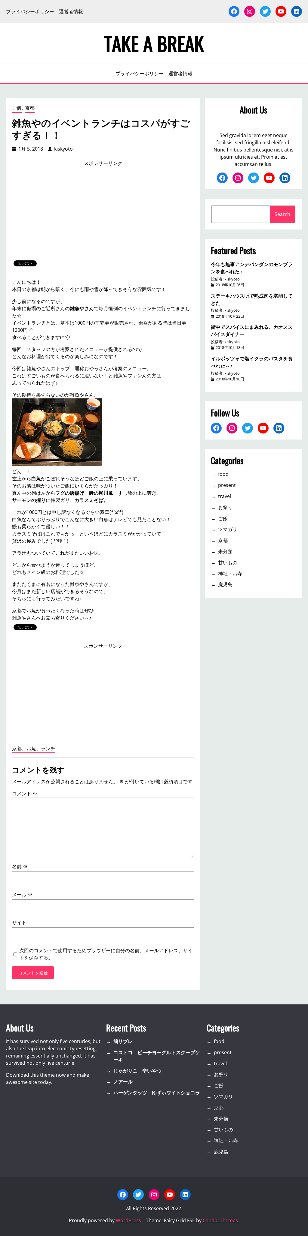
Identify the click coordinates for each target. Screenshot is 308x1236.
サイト (19, 922)
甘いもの (227, 562)
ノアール (123, 1081)
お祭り (225, 507)
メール (22, 894)
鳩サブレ (123, 1041)
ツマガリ (227, 529)
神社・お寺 (230, 573)
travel (224, 496)
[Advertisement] (103, 214)
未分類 (225, 551)
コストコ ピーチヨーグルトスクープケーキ (156, 1056)
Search (282, 214)
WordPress (128, 1220)
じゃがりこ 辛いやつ (137, 1070)
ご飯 (17, 108)
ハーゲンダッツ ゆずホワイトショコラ (156, 1092)
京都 (30, 108)
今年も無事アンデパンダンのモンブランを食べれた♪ (252, 267)
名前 (20, 866)
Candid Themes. (221, 1220)
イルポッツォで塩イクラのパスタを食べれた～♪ (252, 362)
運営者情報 (71, 11)
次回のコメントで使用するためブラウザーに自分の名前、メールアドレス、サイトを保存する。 (105, 954)
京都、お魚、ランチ (33, 748)
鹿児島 (225, 584)
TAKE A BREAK (154, 43)
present (227, 485)
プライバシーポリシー (30, 11)
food (223, 474)
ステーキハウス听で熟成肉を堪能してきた (252, 299)
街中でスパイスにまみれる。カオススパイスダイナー (252, 330)
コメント (24, 793)
